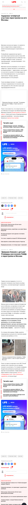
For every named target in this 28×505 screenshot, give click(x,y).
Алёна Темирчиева (5, 173)
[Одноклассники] (15, 205)
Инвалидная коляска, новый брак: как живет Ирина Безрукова (14, 229)
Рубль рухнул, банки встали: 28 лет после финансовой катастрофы (11, 225)
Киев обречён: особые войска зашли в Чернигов (13, 241)
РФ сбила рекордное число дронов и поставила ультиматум (12, 234)
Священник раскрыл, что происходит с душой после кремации (14, 488)
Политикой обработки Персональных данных (10, 6)
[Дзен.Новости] (2, 205)
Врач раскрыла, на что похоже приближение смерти (14, 496)
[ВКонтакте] (11, 205)
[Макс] (5, 205)
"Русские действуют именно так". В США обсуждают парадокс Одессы (14, 483)
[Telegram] (8, 205)
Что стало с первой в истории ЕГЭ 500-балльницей (13, 238)
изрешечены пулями (12, 118)
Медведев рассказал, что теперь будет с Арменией (14, 245)
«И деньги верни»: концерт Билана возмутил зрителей (12, 500)
